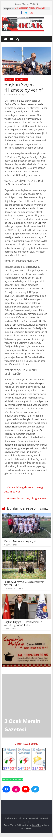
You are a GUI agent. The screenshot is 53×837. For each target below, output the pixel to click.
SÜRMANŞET (21, 79)
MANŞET (9, 79)
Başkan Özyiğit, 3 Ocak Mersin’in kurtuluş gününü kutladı (23, 623)
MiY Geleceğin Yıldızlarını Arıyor (30, 8)
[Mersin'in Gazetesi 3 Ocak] (5, 39)
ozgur (24, 94)
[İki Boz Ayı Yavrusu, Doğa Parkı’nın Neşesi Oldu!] (24, 551)
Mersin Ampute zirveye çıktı (20, 541)
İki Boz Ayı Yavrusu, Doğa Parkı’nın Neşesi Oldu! (24, 583)
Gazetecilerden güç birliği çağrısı (28, 498)
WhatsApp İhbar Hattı (12, 779)
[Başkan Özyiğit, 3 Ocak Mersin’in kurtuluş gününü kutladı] (26, 595)
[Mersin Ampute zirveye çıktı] (26, 514)
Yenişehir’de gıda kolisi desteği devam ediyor (24, 489)
